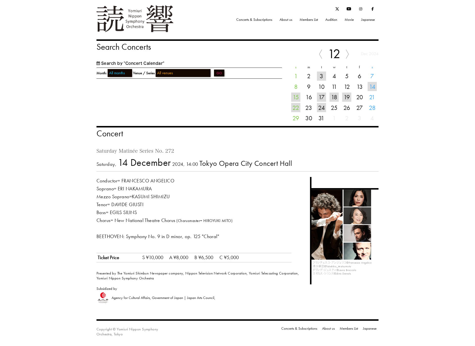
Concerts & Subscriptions (254, 19)
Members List (309, 19)
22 (295, 108)
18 (334, 97)
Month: (101, 73)
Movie (349, 19)
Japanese (368, 19)
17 (321, 97)
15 (296, 97)
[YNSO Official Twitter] (337, 9)
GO (219, 73)
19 (347, 97)
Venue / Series (144, 73)
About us (286, 19)
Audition (331, 19)
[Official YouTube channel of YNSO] (349, 9)
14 (372, 87)
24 (321, 108)
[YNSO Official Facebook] (372, 9)
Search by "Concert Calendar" (133, 63)
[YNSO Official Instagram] (360, 9)
